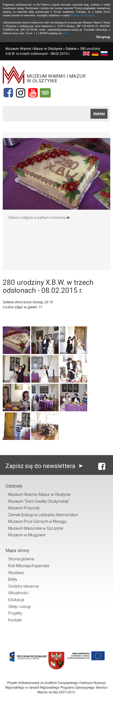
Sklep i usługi (19, 606)
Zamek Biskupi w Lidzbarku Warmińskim (43, 515)
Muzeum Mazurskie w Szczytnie (35, 528)
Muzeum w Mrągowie (26, 535)
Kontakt (15, 620)
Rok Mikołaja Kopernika (28, 566)
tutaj (64, 33)
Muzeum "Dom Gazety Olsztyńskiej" (38, 501)
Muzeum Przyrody (24, 508)
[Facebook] (8, 93)
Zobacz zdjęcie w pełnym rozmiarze (37, 217)
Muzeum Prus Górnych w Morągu (37, 521)
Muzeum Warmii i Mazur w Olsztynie (33, 49)
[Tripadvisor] (45, 93)
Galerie (71, 49)
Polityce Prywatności (82, 15)
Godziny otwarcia (23, 586)
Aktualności (18, 593)
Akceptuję (103, 37)
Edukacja (16, 599)
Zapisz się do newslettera (41, 466)
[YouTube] (32, 92)
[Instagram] (20, 92)
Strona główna (21, 559)
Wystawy (16, 572)
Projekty (15, 613)
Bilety (12, 579)
